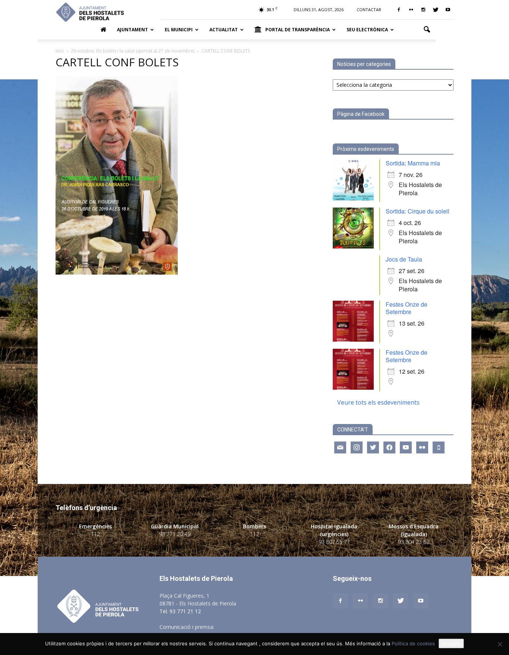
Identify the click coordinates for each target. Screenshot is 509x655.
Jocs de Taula (404, 259)
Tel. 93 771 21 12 (180, 611)
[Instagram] (423, 9)
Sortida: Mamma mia (413, 163)
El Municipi (179, 29)
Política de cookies (413, 643)
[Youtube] (447, 9)
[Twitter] (435, 9)
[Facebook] (398, 9)
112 (95, 534)
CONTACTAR (369, 9)
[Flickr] (411, 9)
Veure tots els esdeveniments (378, 402)
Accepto (451, 643)
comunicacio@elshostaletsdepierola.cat (263, 626)
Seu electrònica (367, 29)
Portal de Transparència (297, 29)
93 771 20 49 (174, 534)
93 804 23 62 (413, 541)
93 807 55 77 (334, 541)
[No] (499, 644)
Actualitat (223, 29)
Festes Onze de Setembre (406, 308)
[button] (427, 30)
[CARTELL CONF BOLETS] (117, 272)
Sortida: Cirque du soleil (417, 211)
